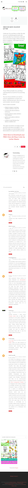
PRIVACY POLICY (14, 476)
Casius (10, 276)
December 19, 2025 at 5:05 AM (19, 275)
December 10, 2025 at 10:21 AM (19, 216)
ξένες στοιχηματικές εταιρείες (17, 382)
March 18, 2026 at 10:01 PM (20, 340)
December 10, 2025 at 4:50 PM (19, 227)
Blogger (16, 467)
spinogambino (23, 279)
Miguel (10, 214)
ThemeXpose (10, 484)
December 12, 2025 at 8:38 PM (19, 259)
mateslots (11, 310)
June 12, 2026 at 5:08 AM (20, 356)
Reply (10, 211)
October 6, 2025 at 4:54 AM (20, 192)
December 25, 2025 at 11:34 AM (19, 312)
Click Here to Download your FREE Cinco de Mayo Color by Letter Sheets (14, 137)
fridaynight (11, 338)
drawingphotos (12, 257)
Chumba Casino (12, 316)
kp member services (14, 191)
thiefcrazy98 (12, 355)
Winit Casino (12, 226)
